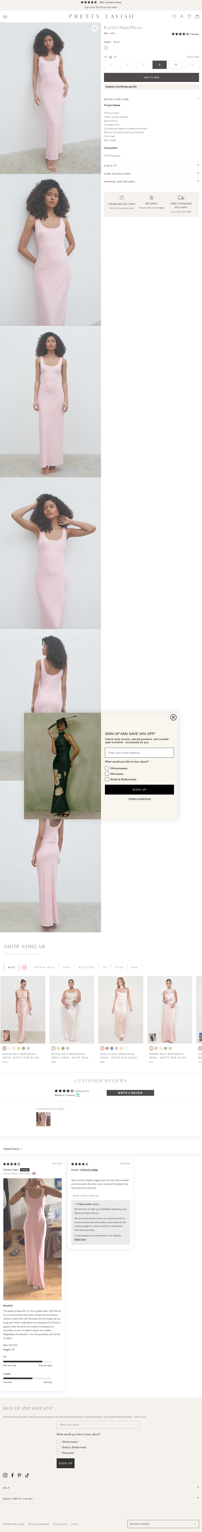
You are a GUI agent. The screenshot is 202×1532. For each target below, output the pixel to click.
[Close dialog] (173, 717)
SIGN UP (140, 789)
